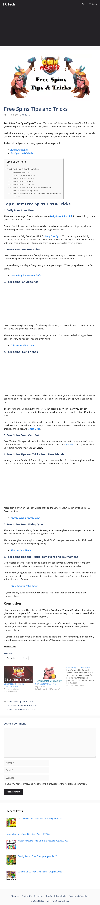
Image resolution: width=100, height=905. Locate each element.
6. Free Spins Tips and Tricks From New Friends (31, 187)
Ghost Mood (34, 428)
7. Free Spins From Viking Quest (24, 190)
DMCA (49, 896)
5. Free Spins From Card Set (22, 184)
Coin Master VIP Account (45, 684)
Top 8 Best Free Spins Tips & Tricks (23, 169)
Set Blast (70, 444)
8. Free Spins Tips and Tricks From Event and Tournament (35, 193)
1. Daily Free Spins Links (20, 172)
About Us (15, 896)
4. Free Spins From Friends (22, 181)
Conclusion (17, 196)
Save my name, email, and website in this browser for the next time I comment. (47, 783)
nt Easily (37, 275)
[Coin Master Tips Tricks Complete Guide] (18, 674)
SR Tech (9, 4)
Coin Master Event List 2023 (21, 709)
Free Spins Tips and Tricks (20, 701)
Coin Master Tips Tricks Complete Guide (14, 685)
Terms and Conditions (79, 896)
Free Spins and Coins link (23, 153)
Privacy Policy (60, 896)
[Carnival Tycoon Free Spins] (82, 676)
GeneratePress (62, 901)
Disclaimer (39, 896)
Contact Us (27, 896)
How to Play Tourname (22, 275)
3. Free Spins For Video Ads (22, 178)
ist (27, 149)
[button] (83, 4)
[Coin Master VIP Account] (49, 674)
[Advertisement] (50, 28)
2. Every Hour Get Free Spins (22, 175)
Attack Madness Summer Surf (22, 705)
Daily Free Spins (53, 236)
